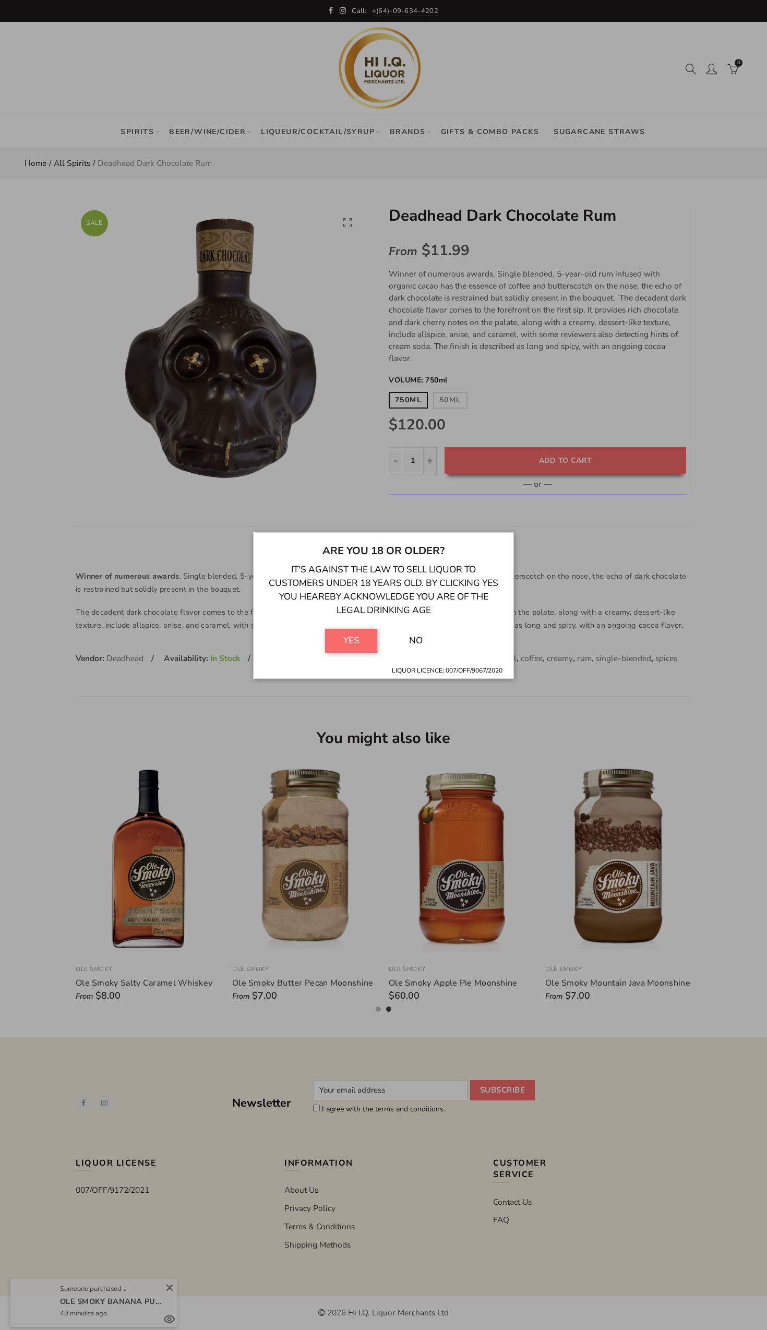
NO (416, 640)
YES (351, 640)
